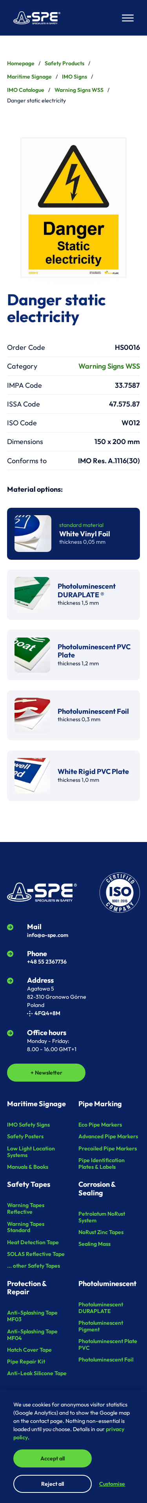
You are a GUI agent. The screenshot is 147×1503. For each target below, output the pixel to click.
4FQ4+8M (47, 1013)
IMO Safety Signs (28, 1124)
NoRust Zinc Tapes (100, 1232)
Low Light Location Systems (31, 1152)
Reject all (52, 1483)
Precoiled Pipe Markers (107, 1148)
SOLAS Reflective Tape (36, 1254)
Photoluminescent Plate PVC (107, 1344)
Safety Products (64, 63)
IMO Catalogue (25, 89)
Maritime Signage (29, 76)
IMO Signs (74, 76)
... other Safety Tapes (33, 1265)
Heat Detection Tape (33, 1242)
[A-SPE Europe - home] (36, 17)
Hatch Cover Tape (29, 1349)
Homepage (20, 63)
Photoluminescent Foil (105, 1359)
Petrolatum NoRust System (101, 1217)
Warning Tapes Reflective (25, 1208)
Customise (112, 1483)
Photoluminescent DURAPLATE (100, 1308)
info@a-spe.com (47, 935)
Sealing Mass (94, 1243)
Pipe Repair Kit (26, 1361)
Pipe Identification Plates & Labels (101, 1163)
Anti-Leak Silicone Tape (37, 1373)
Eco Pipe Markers (100, 1124)
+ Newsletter (46, 1072)
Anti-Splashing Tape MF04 (32, 1335)
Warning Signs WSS (78, 89)
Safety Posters (25, 1136)
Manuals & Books (27, 1166)
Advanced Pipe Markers (108, 1136)
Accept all (52, 1458)
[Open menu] (128, 18)
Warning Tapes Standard (25, 1227)
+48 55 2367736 (47, 961)
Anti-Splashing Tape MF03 (32, 1316)
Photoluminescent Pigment (100, 1326)
